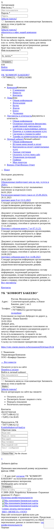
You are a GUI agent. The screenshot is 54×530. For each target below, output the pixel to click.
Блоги (16, 110)
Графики (17, 159)
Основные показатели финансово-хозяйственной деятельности (30, 124)
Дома (9, 98)
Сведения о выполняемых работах (30, 129)
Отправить (7, 487)
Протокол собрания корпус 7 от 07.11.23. (21, 228)
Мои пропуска (20, 162)
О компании (19, 90)
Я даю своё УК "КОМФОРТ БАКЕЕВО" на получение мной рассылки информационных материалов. (22, 478)
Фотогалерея (19, 103)
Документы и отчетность (19, 116)
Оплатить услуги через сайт (26, 154)
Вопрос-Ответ (14, 165)
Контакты (17, 95)
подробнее (16, 313)
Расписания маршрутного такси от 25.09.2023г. (24, 195)
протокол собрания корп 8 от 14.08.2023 (20, 257)
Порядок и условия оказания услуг (30, 131)
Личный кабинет (15, 139)
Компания (12, 87)
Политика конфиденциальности (17, 497)
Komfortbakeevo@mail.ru (13, 427)
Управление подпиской (24, 157)
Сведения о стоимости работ (27, 134)
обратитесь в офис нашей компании (18, 32)
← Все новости (8, 362)
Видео (16, 105)
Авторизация (7, 69)
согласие (20, 476)
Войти (4, 67)
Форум (16, 108)
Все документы (8, 282)
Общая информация (22, 100)
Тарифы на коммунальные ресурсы (30, 136)
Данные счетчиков (22, 152)
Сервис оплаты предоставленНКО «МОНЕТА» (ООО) (16, 510)
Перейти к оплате (10, 369)
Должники (18, 113)
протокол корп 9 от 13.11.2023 (16, 200)
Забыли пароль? (9, 18)
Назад (7, 169)
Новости (17, 92)
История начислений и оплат (27, 144)
